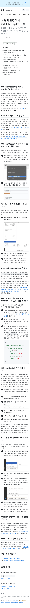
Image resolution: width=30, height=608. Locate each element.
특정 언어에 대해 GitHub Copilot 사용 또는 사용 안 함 (13, 299)
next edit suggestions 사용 (13, 268)
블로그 (21, 602)
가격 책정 (7, 602)
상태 (2, 602)
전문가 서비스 (14, 602)
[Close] (25, 3)
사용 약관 (15, 600)
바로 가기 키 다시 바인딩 (11, 115)
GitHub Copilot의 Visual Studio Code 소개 (12, 88)
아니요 (12, 576)
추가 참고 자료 (7, 554)
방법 (10, 14)
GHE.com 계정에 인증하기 (12, 538)
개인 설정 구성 (16, 14)
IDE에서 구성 (25, 14)
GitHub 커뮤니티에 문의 (9, 586)
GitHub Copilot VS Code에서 (12, 558)
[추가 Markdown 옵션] (15, 43)
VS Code (22, 108)
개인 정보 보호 (22, 600)
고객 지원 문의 (6, 588)
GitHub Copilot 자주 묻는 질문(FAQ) (14, 560)
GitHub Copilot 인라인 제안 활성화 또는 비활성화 (14, 145)
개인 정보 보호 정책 (5, 578)
